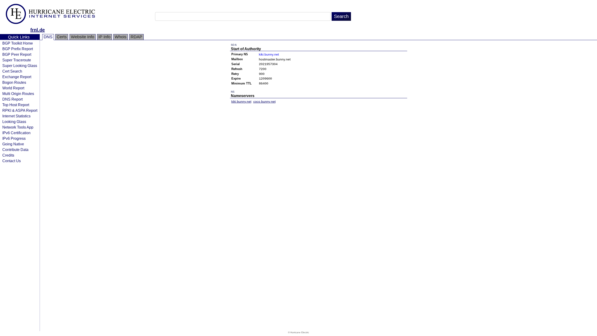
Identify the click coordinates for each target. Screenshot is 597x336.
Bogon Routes (14, 82)
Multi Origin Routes (18, 93)
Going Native (13, 144)
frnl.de (37, 29)
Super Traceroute (16, 60)
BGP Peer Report (16, 54)
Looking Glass (14, 121)
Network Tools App (17, 127)
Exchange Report (16, 77)
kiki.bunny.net (269, 54)
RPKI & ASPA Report (19, 110)
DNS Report (12, 99)
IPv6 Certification (16, 133)
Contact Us (11, 161)
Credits (8, 155)
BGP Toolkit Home (17, 43)
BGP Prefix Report (17, 49)
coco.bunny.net (264, 101)
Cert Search (12, 71)
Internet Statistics (16, 116)
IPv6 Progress (14, 138)
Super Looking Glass (19, 65)
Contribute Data (15, 149)
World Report (13, 88)
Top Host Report (15, 105)
